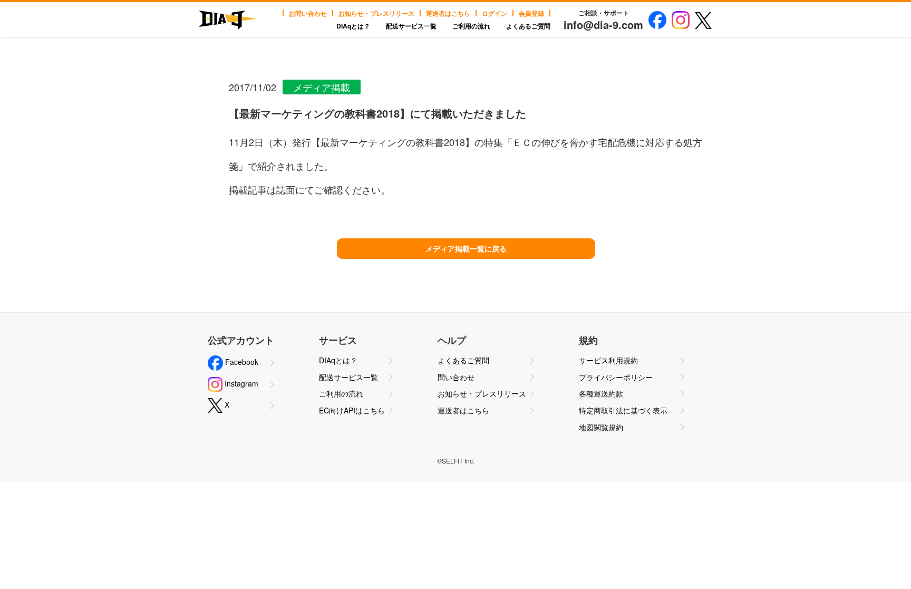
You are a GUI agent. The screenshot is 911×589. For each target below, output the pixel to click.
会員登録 (531, 13)
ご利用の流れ (471, 26)
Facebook (240, 361)
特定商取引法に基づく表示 (623, 410)
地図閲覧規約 (601, 427)
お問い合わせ (308, 13)
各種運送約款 (601, 393)
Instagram (240, 383)
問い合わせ (456, 377)
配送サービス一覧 (411, 26)
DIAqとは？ (353, 26)
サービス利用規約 (608, 360)
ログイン (494, 13)
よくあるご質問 (528, 26)
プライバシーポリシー (616, 377)
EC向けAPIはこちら (352, 410)
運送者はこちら (448, 13)
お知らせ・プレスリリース (376, 13)
